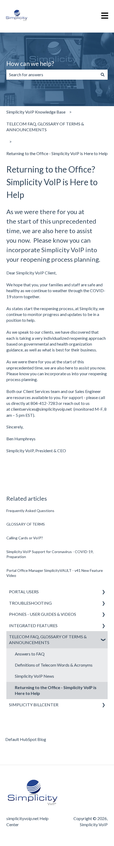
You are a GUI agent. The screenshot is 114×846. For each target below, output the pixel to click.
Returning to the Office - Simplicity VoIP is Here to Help (57, 153)
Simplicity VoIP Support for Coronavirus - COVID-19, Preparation (50, 554)
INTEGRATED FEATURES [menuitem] (33, 625)
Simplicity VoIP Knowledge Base (35, 111)
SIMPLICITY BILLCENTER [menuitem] (33, 704)
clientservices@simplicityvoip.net (41, 408)
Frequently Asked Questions (30, 510)
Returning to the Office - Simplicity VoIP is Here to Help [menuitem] (56, 690)
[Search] (103, 75)
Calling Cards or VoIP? (24, 538)
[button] (103, 592)
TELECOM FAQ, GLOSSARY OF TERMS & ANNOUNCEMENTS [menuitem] (48, 639)
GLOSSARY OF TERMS (25, 524)
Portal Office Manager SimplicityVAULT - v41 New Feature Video (54, 573)
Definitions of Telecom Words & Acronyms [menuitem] (54, 664)
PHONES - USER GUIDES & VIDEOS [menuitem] (42, 614)
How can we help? (30, 63)
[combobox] (52, 75)
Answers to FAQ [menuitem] (30, 653)
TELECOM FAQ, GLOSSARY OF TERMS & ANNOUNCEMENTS (45, 126)
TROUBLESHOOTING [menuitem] (30, 602)
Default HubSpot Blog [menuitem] (25, 739)
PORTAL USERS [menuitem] (24, 591)
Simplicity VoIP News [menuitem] (34, 675)
